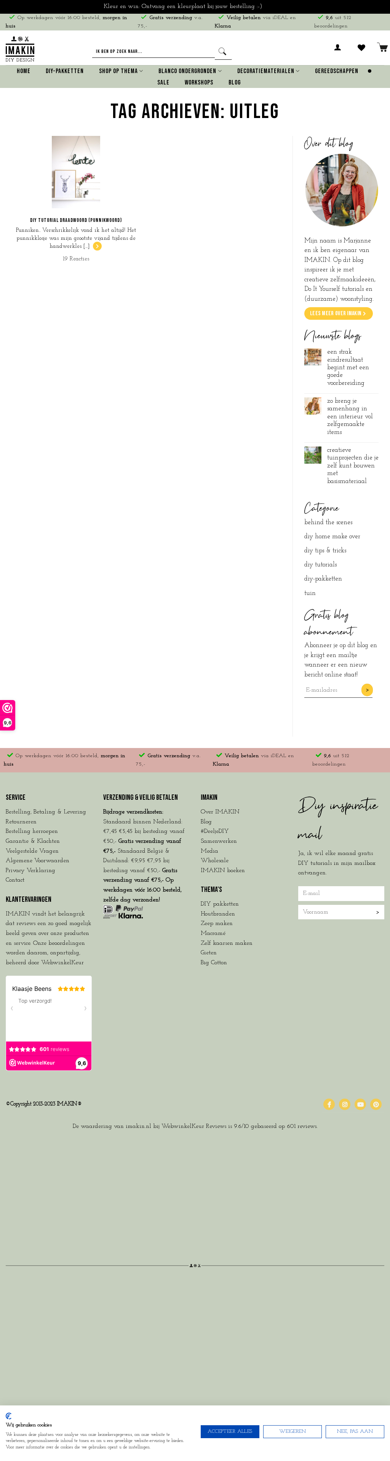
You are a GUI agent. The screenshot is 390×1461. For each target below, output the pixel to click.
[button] (338, 51)
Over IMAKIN (220, 812)
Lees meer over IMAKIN (335, 313)
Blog (235, 82)
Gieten (209, 953)
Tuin (310, 593)
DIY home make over (332, 536)
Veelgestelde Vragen (32, 851)
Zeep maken (217, 923)
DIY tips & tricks (325, 550)
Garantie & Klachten (33, 841)
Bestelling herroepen (32, 831)
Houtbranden (218, 914)
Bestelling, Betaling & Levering (46, 812)
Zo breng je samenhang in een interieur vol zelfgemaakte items (350, 416)
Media (209, 851)
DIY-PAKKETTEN (65, 71)
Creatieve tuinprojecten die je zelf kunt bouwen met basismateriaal (353, 466)
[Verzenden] (223, 52)
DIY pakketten (220, 904)
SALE (163, 82)
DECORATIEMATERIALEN (265, 71)
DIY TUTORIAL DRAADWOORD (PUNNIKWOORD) (76, 220)
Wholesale (215, 861)
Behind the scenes (328, 522)
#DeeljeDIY (215, 831)
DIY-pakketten (323, 579)
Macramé (213, 933)
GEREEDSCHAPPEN (336, 71)
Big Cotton (214, 963)
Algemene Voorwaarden (37, 861)
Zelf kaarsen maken (227, 943)
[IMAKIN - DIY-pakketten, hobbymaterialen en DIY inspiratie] (20, 47)
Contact (15, 880)
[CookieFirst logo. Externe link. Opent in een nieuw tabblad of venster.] (8, 1416)
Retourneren (21, 822)
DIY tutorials (320, 564)
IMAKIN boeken (223, 871)
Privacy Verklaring (30, 871)
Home (23, 71)
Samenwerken (219, 841)
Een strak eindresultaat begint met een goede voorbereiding (348, 367)
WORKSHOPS (199, 82)
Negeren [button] (275, 6)
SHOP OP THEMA (118, 71)
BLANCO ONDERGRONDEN (187, 71)
